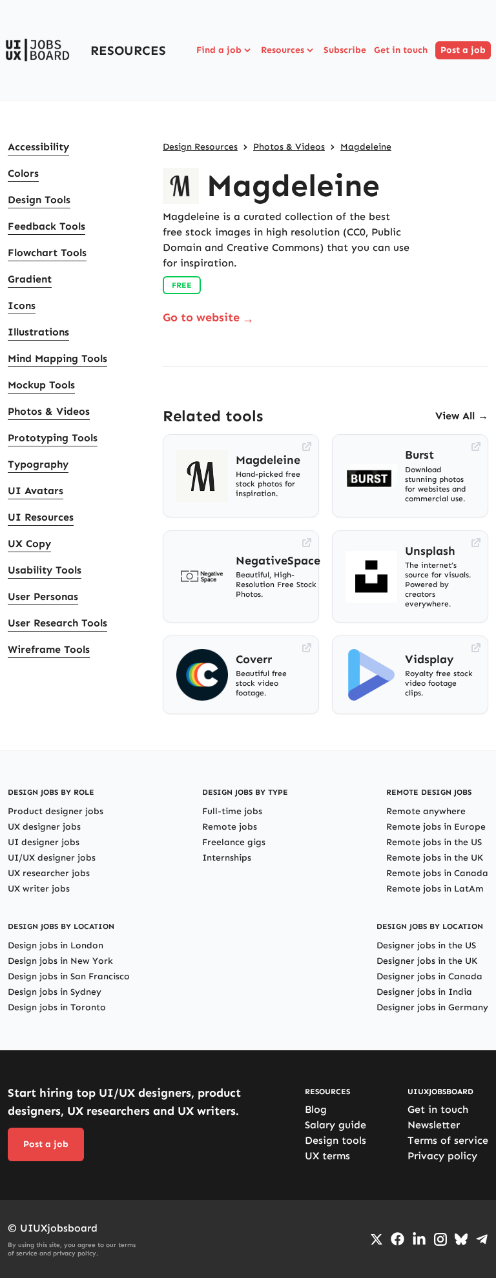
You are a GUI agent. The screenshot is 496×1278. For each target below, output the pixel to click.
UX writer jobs (39, 888)
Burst (419, 455)
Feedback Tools (46, 226)
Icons (22, 305)
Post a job (463, 50)
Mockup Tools (41, 385)
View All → (461, 416)
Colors (23, 173)
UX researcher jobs (49, 873)
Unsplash (430, 551)
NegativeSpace (278, 561)
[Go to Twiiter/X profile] (376, 1239)
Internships (226, 857)
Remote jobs (229, 826)
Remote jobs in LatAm (435, 888)
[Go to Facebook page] (397, 1239)
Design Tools (39, 200)
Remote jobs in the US (434, 842)
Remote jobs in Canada (437, 873)
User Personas (43, 596)
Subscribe (345, 50)
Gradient (30, 279)
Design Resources (200, 146)
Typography (38, 464)
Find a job (219, 50)
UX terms (327, 1156)
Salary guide (335, 1125)
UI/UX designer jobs (52, 857)
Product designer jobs (55, 811)
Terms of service (448, 1140)
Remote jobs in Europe (436, 826)
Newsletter (434, 1125)
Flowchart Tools (47, 252)
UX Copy (29, 543)
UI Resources (41, 517)
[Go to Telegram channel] (481, 1239)
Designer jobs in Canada (429, 976)
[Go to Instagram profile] (440, 1239)
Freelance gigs (233, 842)
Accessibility (38, 147)
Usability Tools (44, 570)
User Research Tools (57, 623)
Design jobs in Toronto (57, 1007)
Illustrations (38, 332)
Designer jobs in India (424, 991)
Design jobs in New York (60, 960)
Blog (316, 1109)
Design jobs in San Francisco (69, 976)
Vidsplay (429, 659)
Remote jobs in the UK (434, 857)
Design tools (335, 1140)
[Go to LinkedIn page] (419, 1239)
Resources (282, 50)
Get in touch (401, 50)
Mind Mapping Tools (57, 358)
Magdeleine (365, 146)
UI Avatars (35, 490)
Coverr (254, 659)
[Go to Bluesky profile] (461, 1239)
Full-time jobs (232, 811)
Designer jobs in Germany (432, 1007)
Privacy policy (442, 1156)
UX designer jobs (44, 826)
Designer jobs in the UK (427, 960)
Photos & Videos (49, 411)
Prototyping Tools (53, 438)
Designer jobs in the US (426, 945)
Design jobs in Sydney (54, 991)
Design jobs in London (55, 945)
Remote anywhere (426, 811)
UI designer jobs (43, 842)
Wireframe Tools (49, 649)
